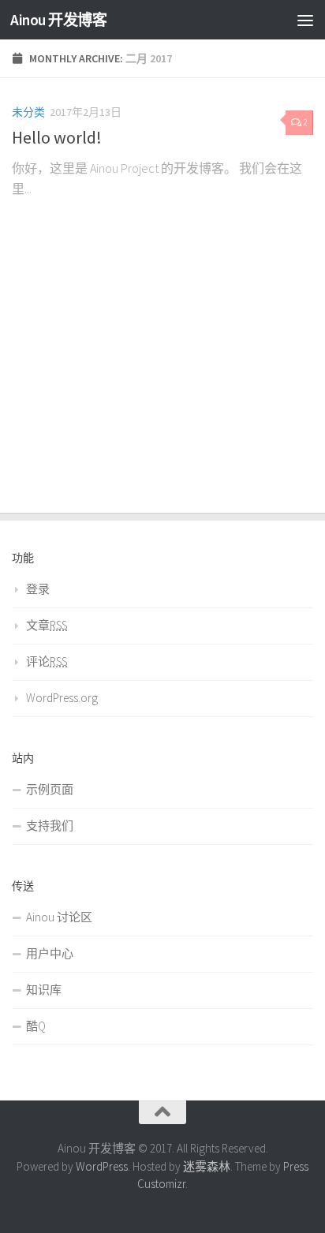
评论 (46, 661)
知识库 (44, 989)
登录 (38, 588)
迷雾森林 (206, 1166)
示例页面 (49, 789)
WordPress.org (62, 697)
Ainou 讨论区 (59, 917)
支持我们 (49, 825)
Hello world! (57, 137)
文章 (46, 625)
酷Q (36, 1025)
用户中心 (49, 953)
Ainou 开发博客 (58, 19)
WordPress (102, 1166)
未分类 (28, 112)
